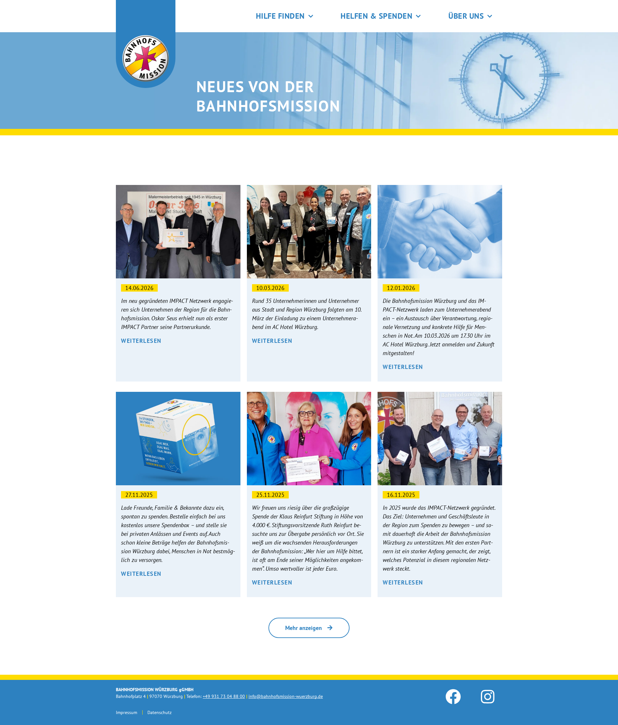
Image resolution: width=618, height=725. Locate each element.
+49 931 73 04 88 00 (224, 696)
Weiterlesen (141, 340)
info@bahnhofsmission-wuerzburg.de (285, 696)
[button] (309, 628)
